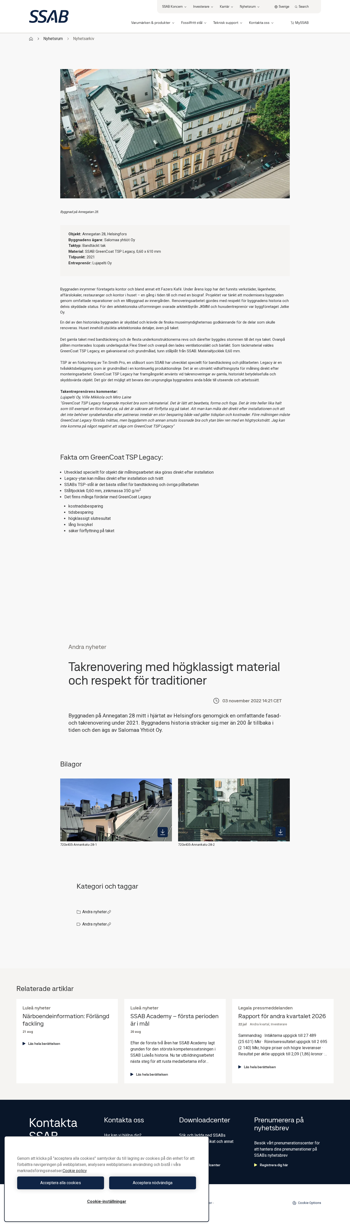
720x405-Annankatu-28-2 (196, 844)
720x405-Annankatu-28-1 (78, 844)
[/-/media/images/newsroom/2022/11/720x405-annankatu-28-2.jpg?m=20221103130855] (280, 832)
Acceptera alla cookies (60, 1182)
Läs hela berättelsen (44, 1043)
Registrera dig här (274, 1165)
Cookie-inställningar (106, 1201)
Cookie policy (75, 1170)
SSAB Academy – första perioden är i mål (174, 1020)
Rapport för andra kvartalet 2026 (282, 1016)
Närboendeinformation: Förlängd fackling (66, 1020)
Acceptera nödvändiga (152, 1182)
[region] (106, 1179)
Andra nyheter (94, 911)
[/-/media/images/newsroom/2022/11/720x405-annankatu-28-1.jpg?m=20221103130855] (163, 832)
